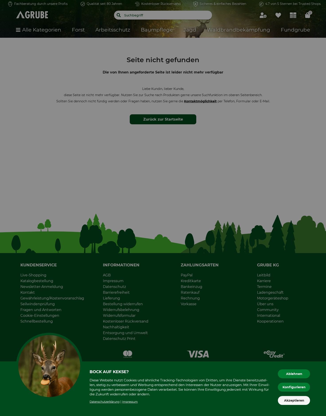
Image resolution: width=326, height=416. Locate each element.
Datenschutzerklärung (105, 401)
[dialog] (163, 208)
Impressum (130, 401)
